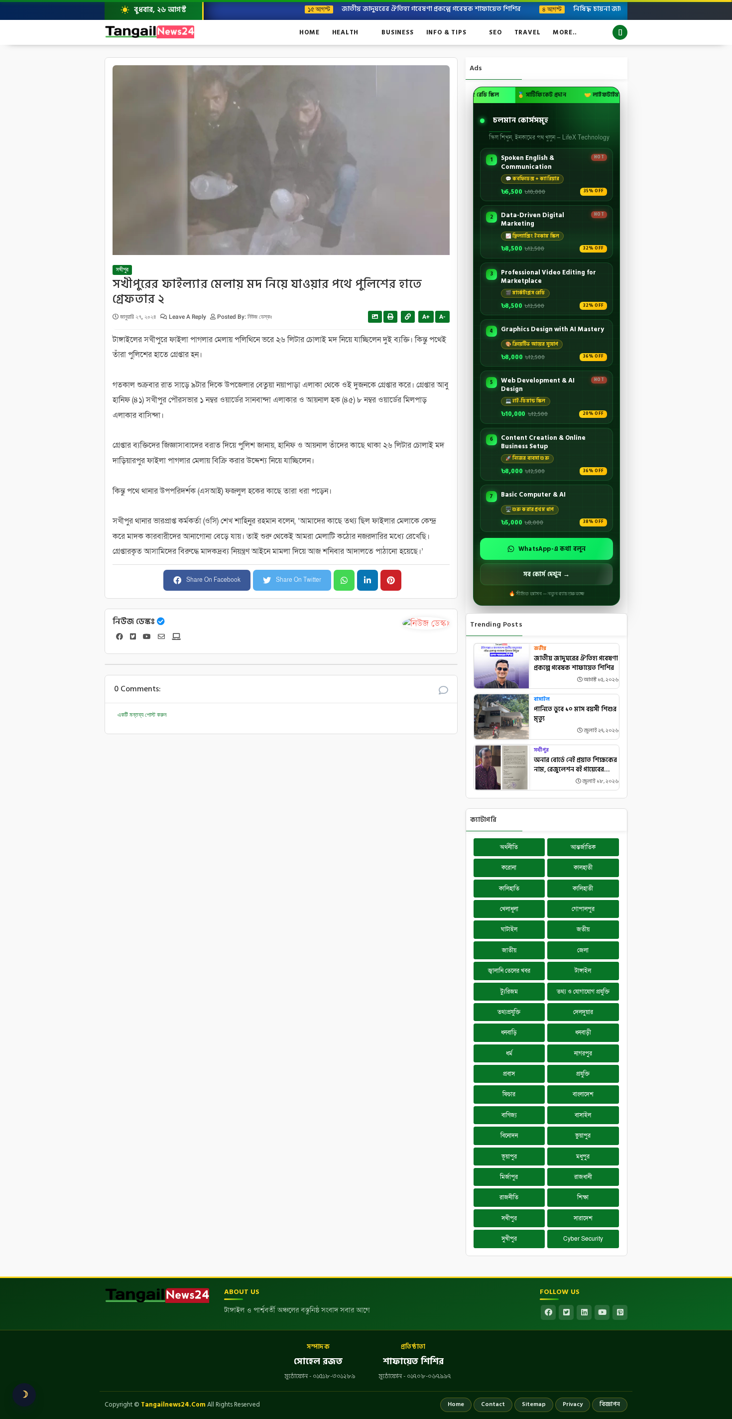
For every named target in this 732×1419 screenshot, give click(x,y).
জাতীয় (509, 950)
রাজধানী (583, 1177)
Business (397, 32)
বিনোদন (509, 1136)
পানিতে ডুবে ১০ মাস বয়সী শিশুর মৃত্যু (575, 714)
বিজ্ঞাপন (610, 1404)
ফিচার (508, 1094)
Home (309, 32)
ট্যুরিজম (509, 992)
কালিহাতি (509, 889)
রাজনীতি (508, 1197)
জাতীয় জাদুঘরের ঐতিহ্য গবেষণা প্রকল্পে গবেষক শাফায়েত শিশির (394, 8)
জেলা (583, 950)
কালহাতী (583, 868)
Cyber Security (583, 1239)
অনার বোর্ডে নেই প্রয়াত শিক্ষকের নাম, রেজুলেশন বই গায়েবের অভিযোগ (575, 765)
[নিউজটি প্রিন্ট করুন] (390, 317)
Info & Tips (446, 32)
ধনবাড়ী (583, 1032)
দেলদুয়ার (583, 1012)
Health (345, 32)
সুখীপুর (509, 1239)
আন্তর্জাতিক (583, 847)
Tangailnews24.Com (173, 1404)
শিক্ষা (583, 1197)
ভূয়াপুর (509, 1157)
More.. (565, 32)
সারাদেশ (583, 1218)
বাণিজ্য (509, 1115)
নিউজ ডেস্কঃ (134, 622)
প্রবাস (509, 1074)
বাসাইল (542, 699)
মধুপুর (583, 1157)
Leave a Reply (188, 316)
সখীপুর (122, 269)
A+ (426, 316)
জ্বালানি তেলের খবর (509, 971)
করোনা (508, 868)
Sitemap (534, 1404)
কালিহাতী (583, 889)
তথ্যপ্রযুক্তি (508, 1012)
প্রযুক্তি (583, 1074)
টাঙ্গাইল (583, 971)
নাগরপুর (583, 1053)
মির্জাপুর (509, 1177)
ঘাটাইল (509, 929)
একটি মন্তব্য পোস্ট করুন (142, 714)
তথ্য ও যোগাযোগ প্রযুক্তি (583, 992)
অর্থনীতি (509, 847)
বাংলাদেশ (583, 1094)
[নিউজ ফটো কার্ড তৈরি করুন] (375, 317)
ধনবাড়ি (509, 1032)
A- (442, 316)
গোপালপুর (583, 909)
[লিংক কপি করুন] (408, 317)
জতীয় (540, 648)
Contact (493, 1404)
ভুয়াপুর (583, 1136)
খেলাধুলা (509, 909)
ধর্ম (509, 1053)
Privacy (573, 1404)
